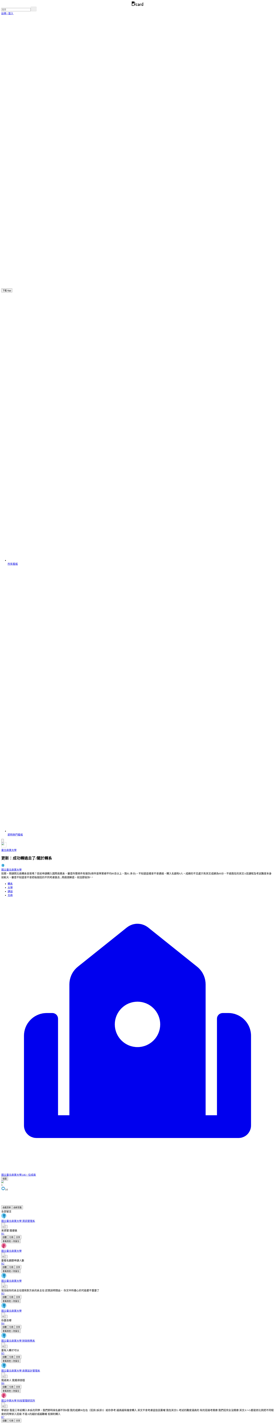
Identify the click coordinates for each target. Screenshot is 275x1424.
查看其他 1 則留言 (11, 1241)
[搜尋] (33, 9)
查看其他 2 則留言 (11, 1271)
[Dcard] (137, 5)
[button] (7, 13)
